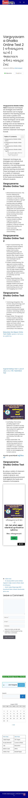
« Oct (13, 725)
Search (4, 693)
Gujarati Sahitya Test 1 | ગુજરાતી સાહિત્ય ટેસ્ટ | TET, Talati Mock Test (13, 371)
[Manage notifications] (24, 794)
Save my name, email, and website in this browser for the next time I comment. (13, 631)
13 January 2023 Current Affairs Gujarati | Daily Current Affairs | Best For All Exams (13, 583)
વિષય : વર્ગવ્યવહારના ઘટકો (13, 155)
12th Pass (17, 736)
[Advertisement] (14, 19)
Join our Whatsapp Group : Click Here (14, 676)
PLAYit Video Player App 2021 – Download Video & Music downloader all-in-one (13, 589)
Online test (8, 579)
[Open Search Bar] (20, 2)
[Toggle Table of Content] (21, 137)
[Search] (22, 696)
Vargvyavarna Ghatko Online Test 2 (13, 140)
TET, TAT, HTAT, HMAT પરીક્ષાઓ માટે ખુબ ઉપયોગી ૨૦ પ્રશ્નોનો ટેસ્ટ (15, 153)
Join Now (21, 685)
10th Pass (5, 736)
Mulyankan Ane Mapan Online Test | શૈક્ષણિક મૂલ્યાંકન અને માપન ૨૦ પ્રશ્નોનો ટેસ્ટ (13, 334)
